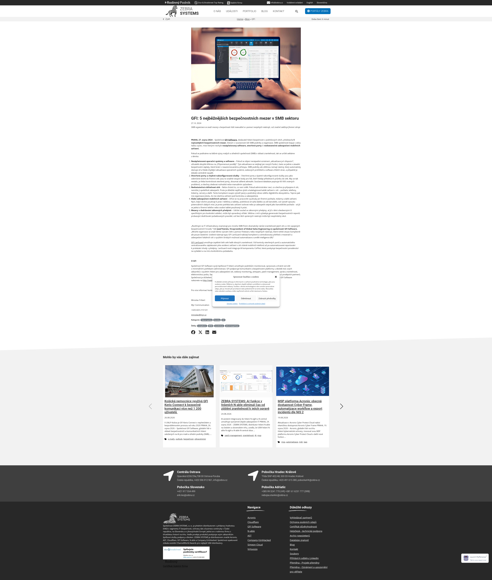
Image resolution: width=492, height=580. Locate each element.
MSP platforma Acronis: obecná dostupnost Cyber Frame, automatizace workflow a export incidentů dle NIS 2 (300, 406)
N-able (251, 531)
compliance (202, 326)
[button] (276, 276)
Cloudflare (253, 522)
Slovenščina (322, 3)
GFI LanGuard (197, 242)
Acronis (252, 517)
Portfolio (249, 11)
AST (250, 535)
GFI (223, 320)
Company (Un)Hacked (259, 540)
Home (240, 19)
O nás (217, 11)
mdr (301, 442)
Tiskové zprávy (206, 320)
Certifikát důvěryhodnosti (303, 526)
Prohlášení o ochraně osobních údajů (252, 303)
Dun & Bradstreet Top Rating (210, 3)
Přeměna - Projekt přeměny (304, 562)
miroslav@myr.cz (198, 315)
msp (259, 435)
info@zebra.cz (277, 3)
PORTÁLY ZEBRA (319, 11)
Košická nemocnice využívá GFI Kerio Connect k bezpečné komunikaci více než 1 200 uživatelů (186, 406)
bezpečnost (188, 439)
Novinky (217, 320)
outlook (179, 439)
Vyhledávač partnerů (301, 517)
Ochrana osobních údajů (303, 522)
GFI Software (254, 526)
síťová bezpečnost (232, 326)
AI (255, 435)
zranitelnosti (248, 435)
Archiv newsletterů (300, 535)
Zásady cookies (232, 303)
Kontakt (278, 11)
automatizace (292, 442)
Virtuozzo (253, 549)
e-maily (171, 439)
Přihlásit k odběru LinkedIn (304, 558)
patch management (233, 435)
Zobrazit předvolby (267, 298)
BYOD (211, 326)
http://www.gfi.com (211, 280)
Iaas (305, 442)
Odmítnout (246, 298)
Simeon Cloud (255, 544)
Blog (264, 11)
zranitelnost (219, 326)
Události (232, 11)
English (310, 3)
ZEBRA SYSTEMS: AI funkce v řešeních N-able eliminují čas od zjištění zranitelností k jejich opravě (245, 404)
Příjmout (225, 298)
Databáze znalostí (299, 540)
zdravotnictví (200, 439)
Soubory (294, 553)
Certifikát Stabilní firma (175, 566)
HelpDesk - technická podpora (306, 531)
